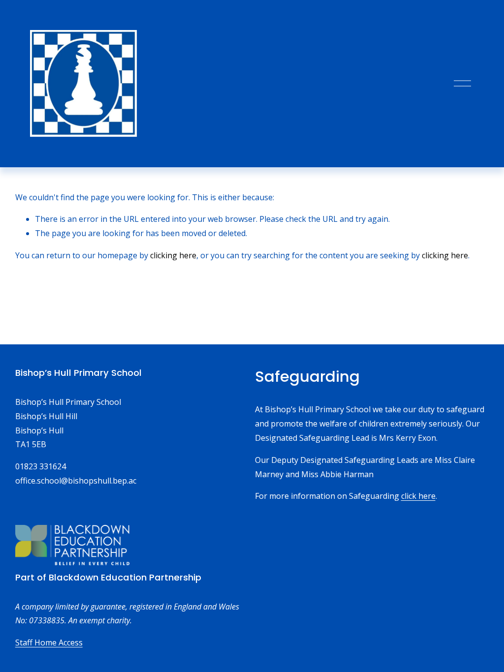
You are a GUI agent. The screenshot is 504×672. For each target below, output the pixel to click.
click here (418, 495)
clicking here (173, 255)
